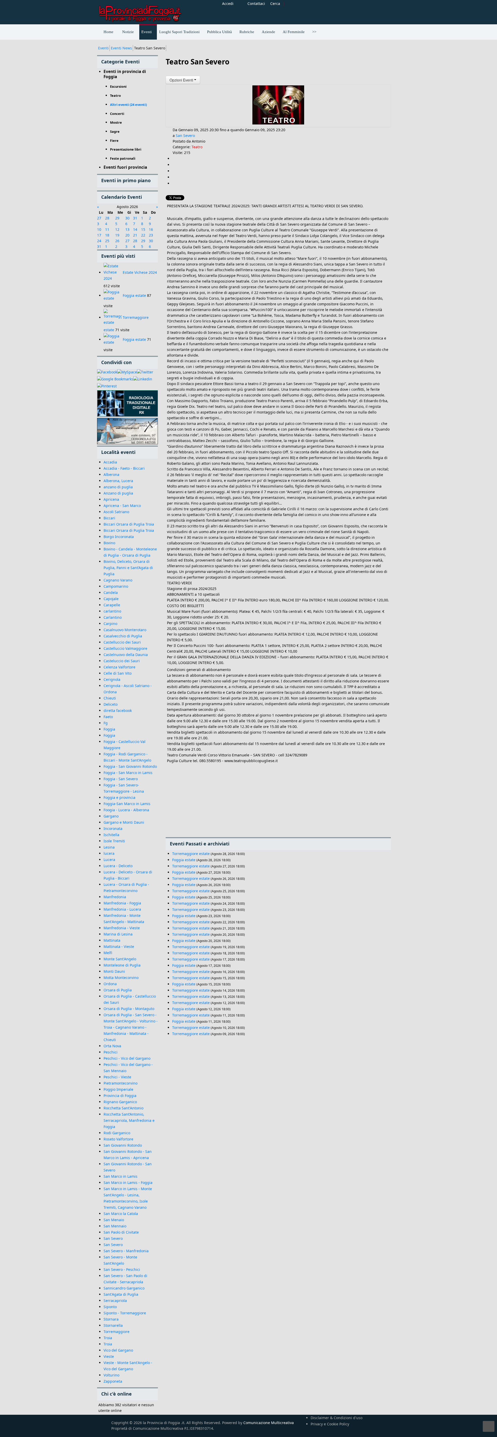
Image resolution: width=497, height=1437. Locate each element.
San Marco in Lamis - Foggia (128, 1182)
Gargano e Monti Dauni (124, 822)
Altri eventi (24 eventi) (128, 104)
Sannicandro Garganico (124, 1288)
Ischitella (111, 834)
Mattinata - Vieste (119, 946)
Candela (111, 592)
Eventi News (121, 48)
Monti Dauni (114, 971)
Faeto (108, 716)
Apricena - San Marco (122, 505)
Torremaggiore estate (191, 853)
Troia (108, 1337)
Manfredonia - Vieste (122, 927)
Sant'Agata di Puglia (121, 1294)
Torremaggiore (116, 1331)
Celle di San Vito (117, 673)
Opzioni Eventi (182, 80)
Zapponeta (113, 1381)
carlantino (112, 611)
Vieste (109, 1356)
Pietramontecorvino (120, 1083)
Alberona (111, 474)
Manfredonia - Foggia (122, 903)
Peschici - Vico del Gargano (127, 1058)
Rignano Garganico (120, 1101)
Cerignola (112, 679)
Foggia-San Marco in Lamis (127, 803)
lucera (109, 853)
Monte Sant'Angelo (120, 958)
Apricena (111, 499)
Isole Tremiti (114, 840)
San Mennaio (115, 1226)
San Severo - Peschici (122, 1269)
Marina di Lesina (118, 934)
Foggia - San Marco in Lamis (128, 772)
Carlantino (113, 617)
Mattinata (112, 940)
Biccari (109, 517)
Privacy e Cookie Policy (330, 1423)
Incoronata (113, 828)
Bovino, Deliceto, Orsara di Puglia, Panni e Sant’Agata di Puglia (128, 567)
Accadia (110, 462)
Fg (106, 722)
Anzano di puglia (118, 493)
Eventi (103, 48)
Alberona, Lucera (118, 480)
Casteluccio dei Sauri (122, 660)
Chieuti (110, 698)
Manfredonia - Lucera (122, 909)
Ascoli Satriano (116, 511)
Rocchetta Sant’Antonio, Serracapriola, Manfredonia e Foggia (129, 1120)
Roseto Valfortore (118, 1139)
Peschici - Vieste (117, 1076)
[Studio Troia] (127, 403)
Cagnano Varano (118, 580)
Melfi (108, 952)
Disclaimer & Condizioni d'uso (336, 1417)
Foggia (109, 729)
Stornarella (113, 1325)
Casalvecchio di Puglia (123, 635)
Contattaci (256, 3)
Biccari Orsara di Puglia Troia (129, 524)
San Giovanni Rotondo (123, 1145)
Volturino (111, 1375)
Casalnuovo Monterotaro (125, 629)
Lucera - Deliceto (118, 865)
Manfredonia (115, 896)
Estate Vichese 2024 (140, 272)
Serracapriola (115, 1300)
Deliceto (111, 704)
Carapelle (112, 604)
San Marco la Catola (121, 1213)
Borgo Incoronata (119, 536)
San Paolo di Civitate (121, 1232)
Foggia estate (134, 295)
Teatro (197, 146)
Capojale (111, 598)
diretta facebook (118, 710)
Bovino (109, 542)
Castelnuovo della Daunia (126, 654)
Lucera (109, 859)
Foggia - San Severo (121, 778)
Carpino (110, 623)
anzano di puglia (118, 486)
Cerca (275, 3)
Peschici (111, 1052)
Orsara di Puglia (118, 990)
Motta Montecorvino (121, 977)
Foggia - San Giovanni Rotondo (130, 766)
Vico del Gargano (118, 1350)
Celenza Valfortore (119, 667)
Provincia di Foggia (120, 1095)
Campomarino (116, 586)
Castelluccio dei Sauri (122, 642)
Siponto (110, 1306)
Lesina (109, 847)
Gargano (111, 816)
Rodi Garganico (117, 1132)
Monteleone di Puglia (122, 965)
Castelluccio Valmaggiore (125, 648)
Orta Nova (112, 1045)
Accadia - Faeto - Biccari (124, 468)
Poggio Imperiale (118, 1089)
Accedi (227, 3)
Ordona (110, 983)
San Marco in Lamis (120, 1176)
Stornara (111, 1319)
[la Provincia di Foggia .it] (139, 11)
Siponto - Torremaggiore (125, 1312)
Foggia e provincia (119, 797)
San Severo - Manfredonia (126, 1250)
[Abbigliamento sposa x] (127, 431)
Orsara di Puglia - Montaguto (129, 1008)
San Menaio (114, 1219)
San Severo (113, 1238)
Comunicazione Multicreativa (268, 1422)
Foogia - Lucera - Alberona (126, 809)
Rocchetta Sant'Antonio (123, 1108)
